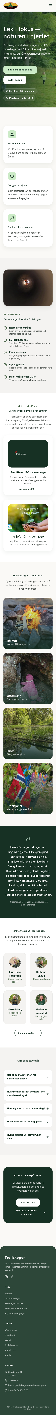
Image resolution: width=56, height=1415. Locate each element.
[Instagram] (6, 1276)
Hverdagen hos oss (14, 1303)
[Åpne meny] (51, 6)
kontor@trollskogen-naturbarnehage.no (27, 1385)
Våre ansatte (11, 1330)
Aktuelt (8, 1340)
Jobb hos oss (11, 1345)
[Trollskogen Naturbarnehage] (10, 6)
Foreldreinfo (10, 1335)
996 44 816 (13, 1380)
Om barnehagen (12, 1298)
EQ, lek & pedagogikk (15, 1313)
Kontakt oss (10, 1350)
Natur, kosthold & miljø (16, 1308)
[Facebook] (11, 1276)
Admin (8, 1355)
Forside (8, 1293)
